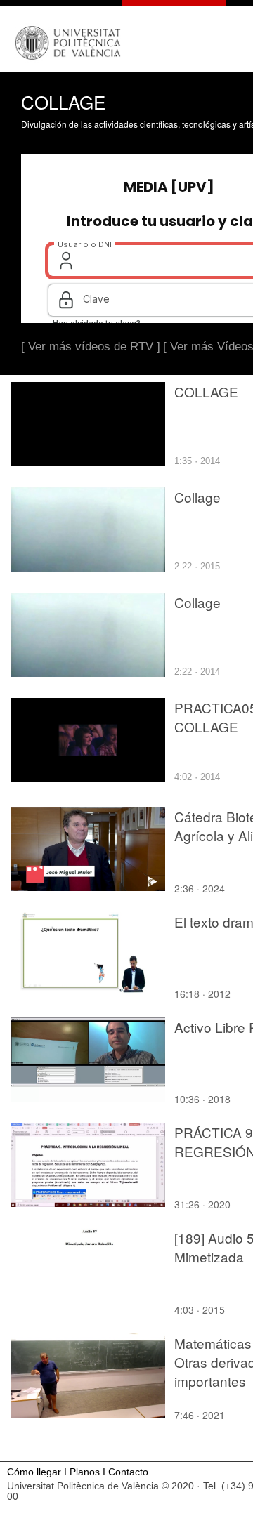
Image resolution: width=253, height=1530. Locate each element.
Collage (197, 496)
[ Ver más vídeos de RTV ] (90, 346)
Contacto (128, 1472)
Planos (85, 1472)
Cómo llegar (34, 1472)
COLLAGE (206, 391)
